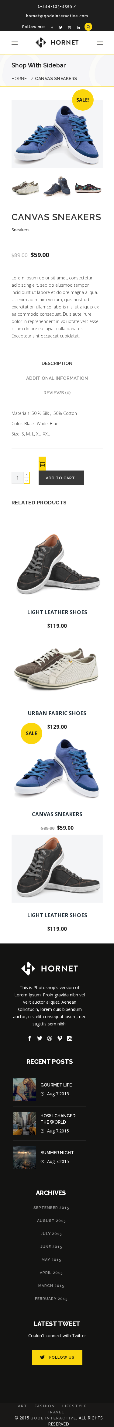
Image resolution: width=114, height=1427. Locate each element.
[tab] (57, 364)
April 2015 (51, 1273)
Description (57, 363)
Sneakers (20, 230)
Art (22, 1406)
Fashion (45, 1406)
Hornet (21, 78)
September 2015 (51, 1208)
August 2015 (51, 1221)
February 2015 (51, 1299)
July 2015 (51, 1234)
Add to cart (60, 478)
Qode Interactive (53, 1418)
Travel (55, 1412)
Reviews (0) (57, 393)
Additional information (57, 378)
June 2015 (51, 1247)
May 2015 (51, 1260)
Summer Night (57, 1152)
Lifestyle (74, 1406)
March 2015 (51, 1286)
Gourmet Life (56, 1085)
